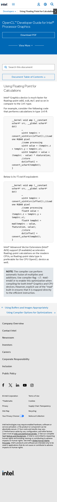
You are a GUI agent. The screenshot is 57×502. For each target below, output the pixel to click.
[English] (45, 4)
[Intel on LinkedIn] (17, 385)
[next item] (55, 11)
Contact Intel (9, 330)
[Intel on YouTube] (25, 385)
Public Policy (9, 373)
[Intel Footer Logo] (8, 472)
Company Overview (13, 323)
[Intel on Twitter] (10, 385)
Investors (7, 344)
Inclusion (7, 366)
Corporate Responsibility (15, 359)
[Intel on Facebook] (3, 385)
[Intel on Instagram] (32, 385)
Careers (6, 352)
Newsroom (8, 337)
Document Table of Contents (27, 76)
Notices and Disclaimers (16, 436)
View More (24, 45)
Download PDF (29, 35)
